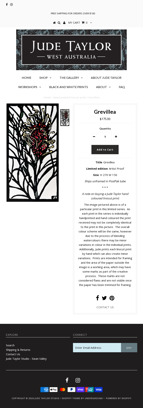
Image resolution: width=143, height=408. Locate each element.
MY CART (78, 22)
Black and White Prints (68, 87)
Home (26, 77)
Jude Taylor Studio (47, 398)
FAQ (122, 87)
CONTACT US (105, 307)
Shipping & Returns (18, 350)
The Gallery (69, 77)
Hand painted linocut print (69, 97)
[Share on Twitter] (104, 299)
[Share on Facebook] (97, 299)
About (101, 87)
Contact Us (13, 354)
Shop (43, 77)
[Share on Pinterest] (111, 299)
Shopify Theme (71, 398)
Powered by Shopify (118, 398)
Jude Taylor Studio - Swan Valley (26, 358)
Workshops (27, 87)
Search (10, 345)
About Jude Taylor (106, 77)
